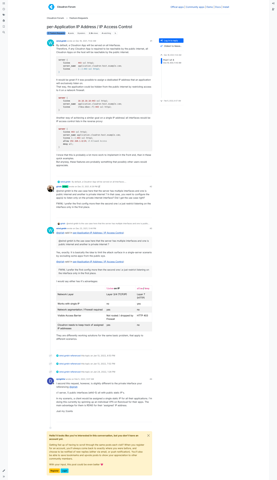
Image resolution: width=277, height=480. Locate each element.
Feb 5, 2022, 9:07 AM (84, 379)
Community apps (195, 6)
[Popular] (3, 20)
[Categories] (3, 3)
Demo (209, 6)
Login (64, 470)
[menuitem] (273, 3)
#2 (151, 186)
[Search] (3, 32)
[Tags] (3, 15)
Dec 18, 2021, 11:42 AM (86, 41)
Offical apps (177, 6)
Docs (218, 6)
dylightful (60, 379)
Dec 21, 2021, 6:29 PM (88, 186)
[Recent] (3, 9)
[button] (3, 470)
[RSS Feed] (115, 33)
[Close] (148, 435)
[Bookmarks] (3, 26)
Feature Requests (57, 33)
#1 (151, 41)
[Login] (273, 3)
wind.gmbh (61, 41)
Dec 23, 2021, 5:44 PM (86, 228)
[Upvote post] (145, 172)
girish (58, 186)
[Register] (273, 9)
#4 (151, 379)
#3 (151, 228)
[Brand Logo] (51, 6)
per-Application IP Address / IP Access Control (98, 232)
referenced (75, 355)
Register (54, 470)
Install (226, 6)
